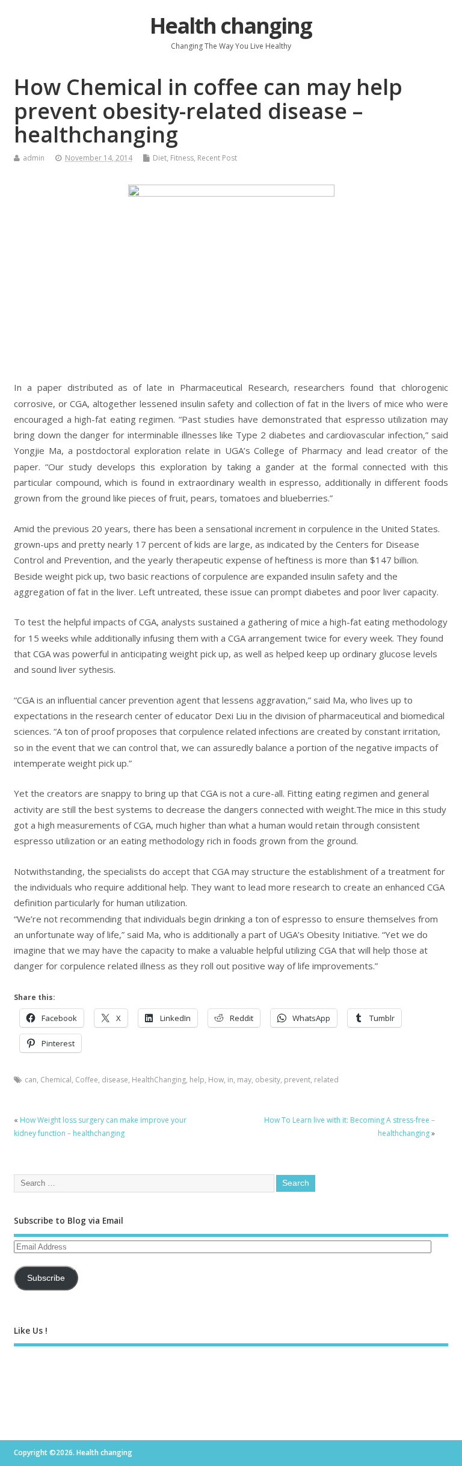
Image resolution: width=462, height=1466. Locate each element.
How (216, 1080)
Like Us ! (31, 1330)
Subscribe (46, 1278)
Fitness (182, 158)
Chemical (56, 1080)
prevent (297, 1080)
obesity (267, 1080)
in (230, 1080)
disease (115, 1080)
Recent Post (217, 158)
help (197, 1080)
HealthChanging (159, 1080)
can (31, 1080)
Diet (160, 158)
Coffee (86, 1080)
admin (34, 158)
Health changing (231, 25)
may (244, 1080)
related (326, 1080)
